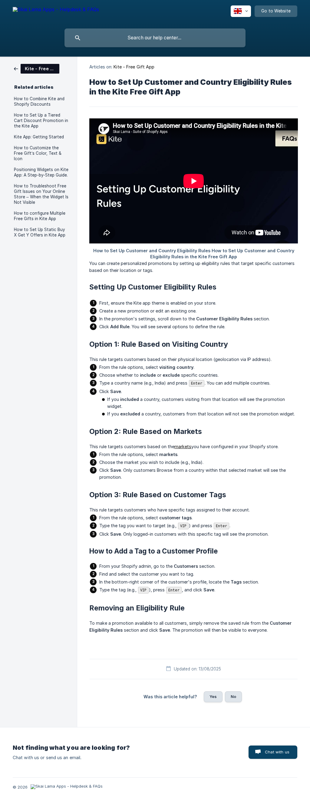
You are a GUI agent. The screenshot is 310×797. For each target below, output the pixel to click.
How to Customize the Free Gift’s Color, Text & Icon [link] (37, 153)
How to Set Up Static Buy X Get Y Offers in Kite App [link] (39, 232)
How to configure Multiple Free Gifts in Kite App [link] (39, 216)
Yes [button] (213, 696)
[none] (56, 15)
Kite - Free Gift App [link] (134, 66)
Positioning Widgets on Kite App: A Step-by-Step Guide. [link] (41, 172)
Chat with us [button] (277, 751)
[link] (36, 68)
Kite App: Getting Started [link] (39, 136)
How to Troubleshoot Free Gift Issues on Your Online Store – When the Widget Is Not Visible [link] (41, 194)
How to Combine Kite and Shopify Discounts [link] (39, 101)
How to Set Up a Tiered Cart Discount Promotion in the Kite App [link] (41, 120)
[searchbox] (155, 37)
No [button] (233, 696)
